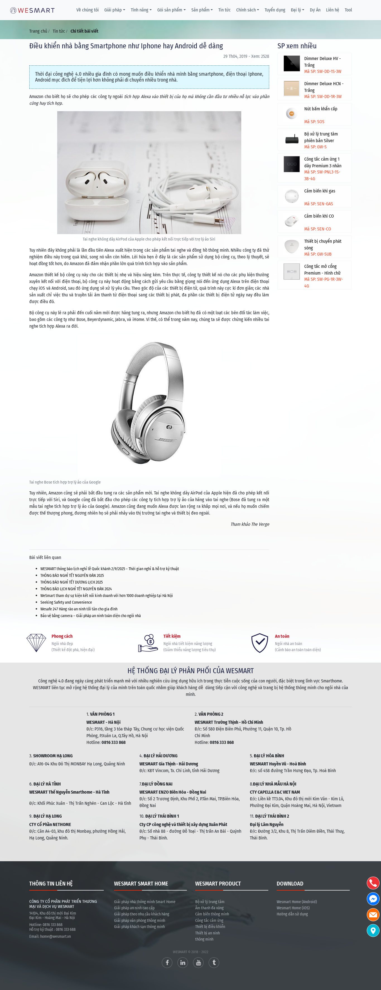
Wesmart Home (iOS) (293, 908)
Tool (348, 10)
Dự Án (315, 10)
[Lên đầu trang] (374, 959)
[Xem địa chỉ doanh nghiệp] (373, 930)
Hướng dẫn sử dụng (292, 914)
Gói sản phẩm (169, 10)
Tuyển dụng (275, 10)
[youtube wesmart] (198, 963)
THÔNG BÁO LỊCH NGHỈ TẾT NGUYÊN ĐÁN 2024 (76, 589)
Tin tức (224, 10)
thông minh (204, 939)
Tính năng (139, 10)
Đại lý (296, 10)
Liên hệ (332, 10)
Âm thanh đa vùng (209, 908)
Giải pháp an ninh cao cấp (134, 908)
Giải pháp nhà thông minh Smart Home (144, 901)
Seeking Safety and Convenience (66, 602)
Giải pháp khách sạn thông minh (139, 926)
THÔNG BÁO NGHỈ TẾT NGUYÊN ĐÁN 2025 (72, 575)
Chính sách (246, 10)
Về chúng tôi (87, 10)
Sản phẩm (200, 10)
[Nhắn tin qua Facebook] (373, 899)
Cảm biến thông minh (212, 914)
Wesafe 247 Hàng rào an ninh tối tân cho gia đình (79, 609)
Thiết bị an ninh (207, 933)
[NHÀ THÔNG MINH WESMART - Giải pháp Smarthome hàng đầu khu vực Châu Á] (32, 9)
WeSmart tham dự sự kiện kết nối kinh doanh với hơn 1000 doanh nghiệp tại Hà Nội (106, 595)
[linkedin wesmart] (183, 963)
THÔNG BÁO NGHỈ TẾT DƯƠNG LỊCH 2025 (71, 582)
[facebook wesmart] (167, 963)
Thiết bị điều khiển (210, 926)
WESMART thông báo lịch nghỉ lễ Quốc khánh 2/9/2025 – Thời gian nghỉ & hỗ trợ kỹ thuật (109, 569)
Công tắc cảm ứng (209, 920)
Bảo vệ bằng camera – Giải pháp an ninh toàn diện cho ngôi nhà (90, 615)
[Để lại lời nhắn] (373, 914)
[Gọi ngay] (373, 883)
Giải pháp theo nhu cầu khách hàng (141, 914)
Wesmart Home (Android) (297, 901)
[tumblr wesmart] (214, 963)
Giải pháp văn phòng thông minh (139, 920)
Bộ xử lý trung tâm (210, 901)
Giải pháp (113, 10)
